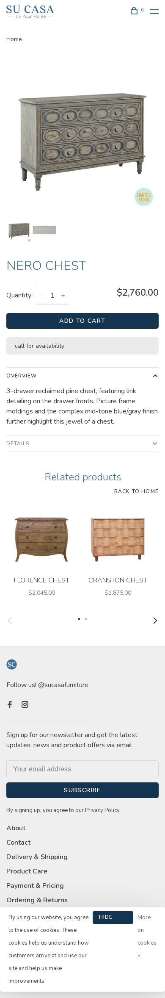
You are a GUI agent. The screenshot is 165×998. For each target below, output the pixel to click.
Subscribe (82, 790)
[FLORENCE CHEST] (41, 537)
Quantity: (19, 295)
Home (14, 39)
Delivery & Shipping (37, 857)
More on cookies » (147, 936)
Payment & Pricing (35, 885)
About (15, 828)
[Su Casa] (11, 664)
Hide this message (113, 919)
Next (155, 620)
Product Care (26, 871)
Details (18, 443)
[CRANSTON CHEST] (117, 537)
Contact (18, 842)
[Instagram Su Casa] (25, 705)
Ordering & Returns (37, 900)
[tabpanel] (82, 134)
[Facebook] (9, 705)
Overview (21, 375)
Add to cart (82, 321)
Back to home (136, 491)
